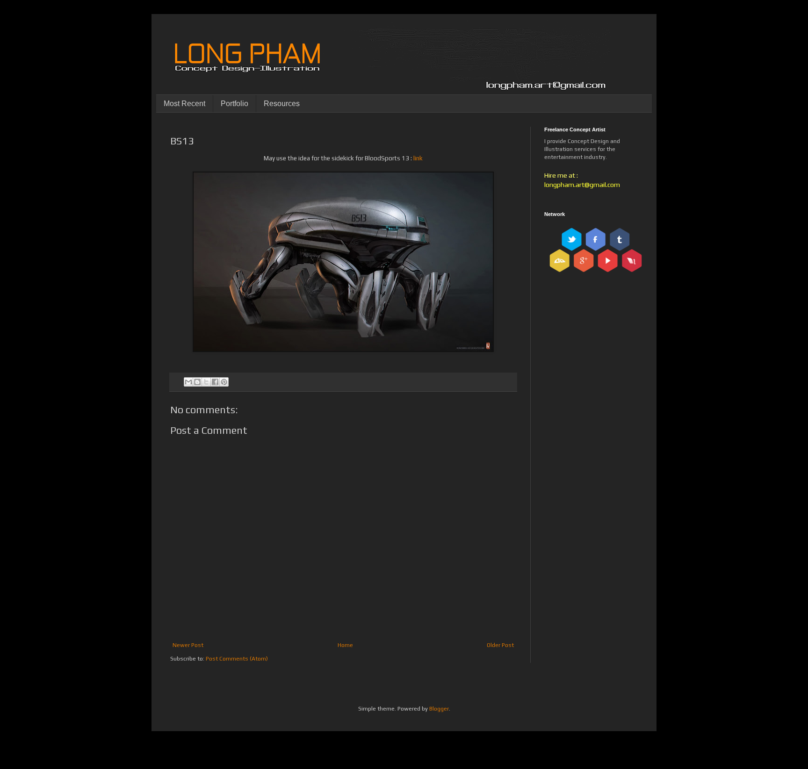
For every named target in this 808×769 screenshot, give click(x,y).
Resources (282, 104)
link (418, 158)
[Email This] (188, 382)
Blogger (439, 708)
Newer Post (188, 645)
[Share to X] (206, 382)
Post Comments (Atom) (237, 658)
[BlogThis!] (197, 382)
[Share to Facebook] (215, 382)
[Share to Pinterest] (224, 382)
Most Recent (184, 104)
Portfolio (234, 104)
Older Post (500, 645)
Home (345, 645)
